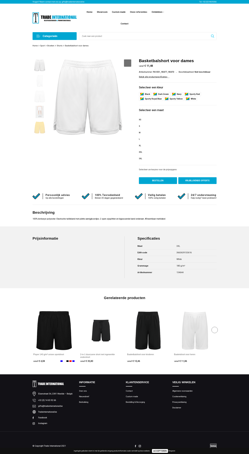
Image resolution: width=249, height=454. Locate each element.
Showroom (102, 12)
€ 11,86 (180, 361)
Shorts (60, 46)
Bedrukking (83, 402)
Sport (42, 46)
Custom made (119, 12)
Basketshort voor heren (184, 354)
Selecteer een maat (151, 110)
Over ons (83, 391)
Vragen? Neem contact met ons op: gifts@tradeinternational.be (58, 2)
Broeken (50, 46)
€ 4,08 (39, 361)
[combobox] (144, 36)
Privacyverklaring (179, 402)
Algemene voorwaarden (182, 391)
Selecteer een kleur (151, 87)
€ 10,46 (133, 361)
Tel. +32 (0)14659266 (208, 2)
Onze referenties (138, 12)
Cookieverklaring (179, 396)
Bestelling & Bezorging (135, 402)
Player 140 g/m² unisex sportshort (48, 354)
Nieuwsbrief (84, 396)
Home (89, 12)
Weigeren (171, 451)
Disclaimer (176, 408)
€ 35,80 (86, 361)
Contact (124, 23)
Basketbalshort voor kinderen (140, 354)
